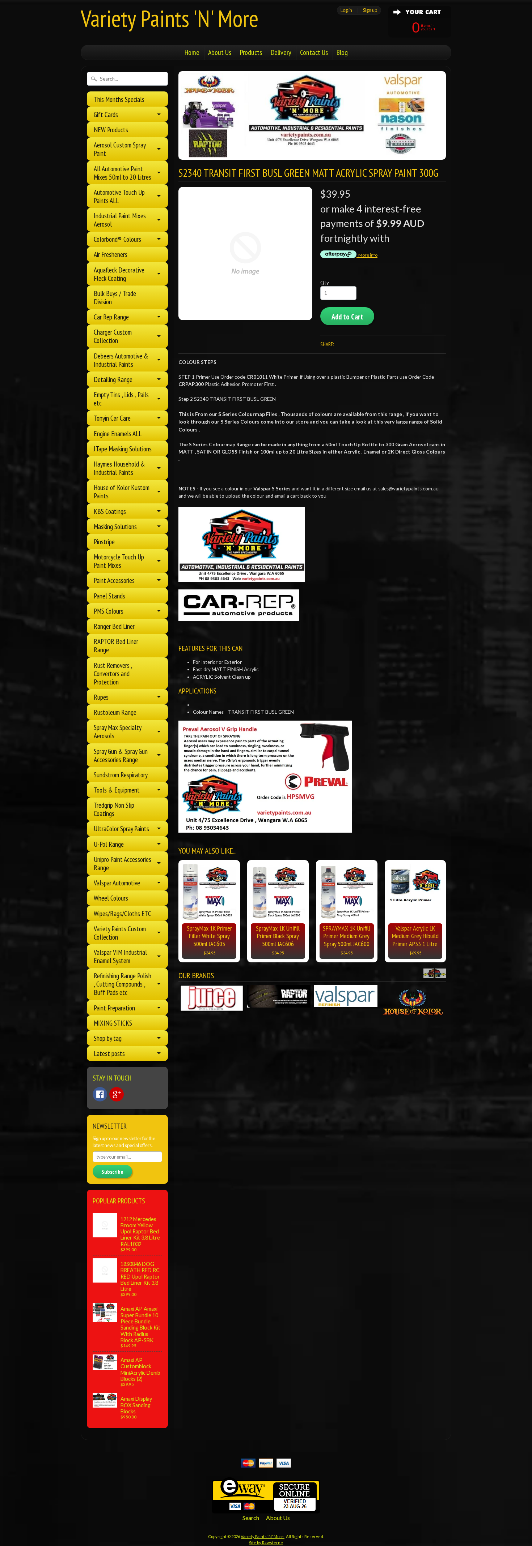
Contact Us (314, 52)
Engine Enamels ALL (118, 433)
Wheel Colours (111, 898)
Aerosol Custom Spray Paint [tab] (120, 149)
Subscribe (112, 1171)
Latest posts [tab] (109, 1053)
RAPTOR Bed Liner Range (116, 645)
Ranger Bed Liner (114, 626)
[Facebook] (100, 1094)
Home (192, 52)
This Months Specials (119, 99)
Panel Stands (109, 596)
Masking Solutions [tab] (115, 526)
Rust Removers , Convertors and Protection (113, 673)
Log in (346, 10)
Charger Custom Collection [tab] (113, 336)
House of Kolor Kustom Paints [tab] (121, 491)
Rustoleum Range (115, 712)
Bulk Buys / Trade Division (115, 297)
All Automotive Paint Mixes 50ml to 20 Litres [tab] (122, 172)
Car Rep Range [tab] (111, 316)
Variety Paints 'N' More (169, 18)
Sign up (370, 10)
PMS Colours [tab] (108, 610)
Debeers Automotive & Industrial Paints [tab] (121, 360)
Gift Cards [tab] (106, 114)
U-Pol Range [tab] (109, 844)
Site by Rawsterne (266, 1542)
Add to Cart (347, 317)
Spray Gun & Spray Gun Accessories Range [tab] (121, 755)
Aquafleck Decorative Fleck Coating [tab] (119, 274)
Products (251, 52)
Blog (342, 52)
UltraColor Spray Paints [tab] (121, 828)
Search (250, 1517)
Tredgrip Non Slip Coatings (114, 809)
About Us (219, 52)
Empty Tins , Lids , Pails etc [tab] (121, 398)
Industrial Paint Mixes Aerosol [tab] (120, 219)
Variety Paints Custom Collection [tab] (120, 932)
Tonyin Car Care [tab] (112, 417)
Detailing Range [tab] (113, 379)
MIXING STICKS (113, 1023)
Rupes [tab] (101, 696)
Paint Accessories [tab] (114, 580)
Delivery (281, 52)
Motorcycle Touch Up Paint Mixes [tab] (119, 561)
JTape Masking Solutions (123, 449)
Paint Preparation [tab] (114, 1007)
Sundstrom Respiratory (121, 774)
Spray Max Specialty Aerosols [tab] (118, 731)
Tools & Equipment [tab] (117, 789)
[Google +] (116, 1094)
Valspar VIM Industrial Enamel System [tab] (120, 956)
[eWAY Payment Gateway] (266, 1509)
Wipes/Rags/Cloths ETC (122, 913)
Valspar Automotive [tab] (117, 882)
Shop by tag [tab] (108, 1038)
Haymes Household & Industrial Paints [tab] (119, 468)
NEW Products (111, 129)
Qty (324, 282)
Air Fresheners (110, 254)
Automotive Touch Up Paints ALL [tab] (119, 196)
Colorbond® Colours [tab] (117, 239)
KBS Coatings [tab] (110, 511)
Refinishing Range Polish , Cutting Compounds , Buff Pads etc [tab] (122, 984)
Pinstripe (104, 541)
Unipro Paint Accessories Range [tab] (122, 863)
